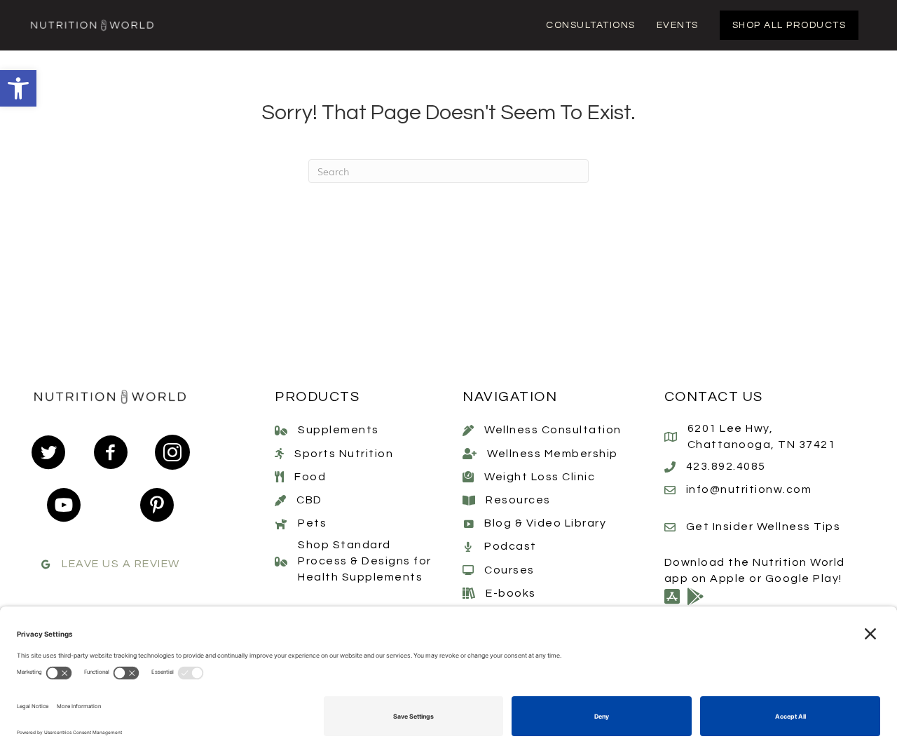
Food (310, 476)
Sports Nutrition (343, 453)
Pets (312, 523)
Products (317, 397)
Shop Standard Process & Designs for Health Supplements (365, 561)
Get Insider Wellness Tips (763, 526)
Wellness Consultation (553, 429)
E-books (511, 593)
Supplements (338, 429)
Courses (509, 570)
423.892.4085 (726, 466)
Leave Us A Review (121, 563)
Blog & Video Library (545, 523)
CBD (309, 500)
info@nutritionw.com (749, 489)
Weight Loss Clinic (539, 476)
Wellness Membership (552, 453)
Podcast (510, 546)
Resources (518, 500)
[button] (18, 88)
